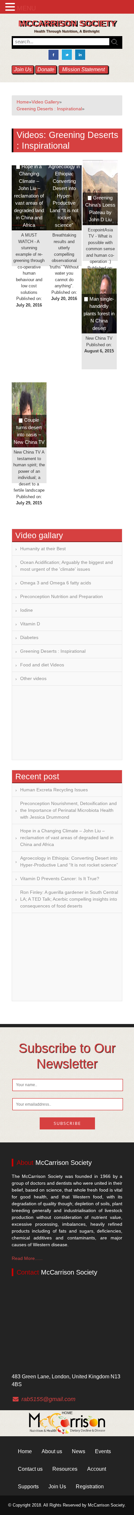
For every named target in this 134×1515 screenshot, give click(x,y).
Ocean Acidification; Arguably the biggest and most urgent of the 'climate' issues (66, 566)
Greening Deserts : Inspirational (49, 108)
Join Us (23, 69)
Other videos (33, 678)
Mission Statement (83, 69)
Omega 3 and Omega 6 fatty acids (55, 582)
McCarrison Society (67, 23)
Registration (90, 1486)
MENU (26, 8)
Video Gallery (45, 101)
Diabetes (29, 637)
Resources (64, 1469)
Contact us (30, 1469)
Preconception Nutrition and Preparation (61, 596)
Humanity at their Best (43, 548)
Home (23, 101)
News (78, 1451)
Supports (28, 1486)
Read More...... (27, 1258)
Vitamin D (30, 623)
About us (52, 1451)
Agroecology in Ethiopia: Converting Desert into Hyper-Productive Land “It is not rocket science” (69, 861)
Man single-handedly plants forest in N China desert (99, 313)
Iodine (26, 610)
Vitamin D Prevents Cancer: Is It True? (59, 878)
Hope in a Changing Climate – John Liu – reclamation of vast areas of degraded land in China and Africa (29, 196)
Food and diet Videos (42, 664)
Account (96, 1469)
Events (103, 1451)
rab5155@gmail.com (48, 1399)
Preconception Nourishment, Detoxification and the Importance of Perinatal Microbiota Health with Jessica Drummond (68, 810)
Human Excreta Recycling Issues (54, 789)
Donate (45, 69)
